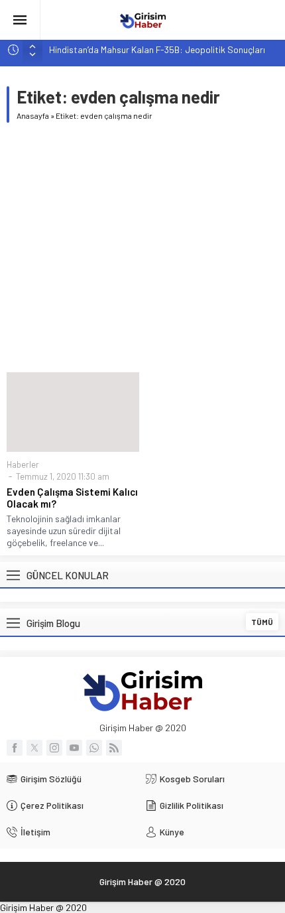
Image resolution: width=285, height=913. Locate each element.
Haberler (23, 464)
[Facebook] (15, 748)
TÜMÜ (262, 621)
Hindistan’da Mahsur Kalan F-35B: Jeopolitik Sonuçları (157, 49)
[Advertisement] (142, 247)
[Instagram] (54, 748)
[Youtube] (74, 748)
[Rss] (114, 748)
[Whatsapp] (94, 748)
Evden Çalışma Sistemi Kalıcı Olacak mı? (72, 498)
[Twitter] (34, 748)
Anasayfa (33, 115)
